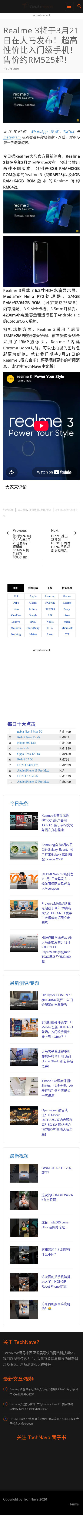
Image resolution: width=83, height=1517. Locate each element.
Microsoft (67, 627)
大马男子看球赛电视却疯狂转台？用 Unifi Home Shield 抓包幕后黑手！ (57, 1058)
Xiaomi (33, 602)
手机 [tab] (15, 588)
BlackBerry (33, 627)
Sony (67, 609)
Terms (74, 1504)
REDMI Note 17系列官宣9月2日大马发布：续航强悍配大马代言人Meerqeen (44, 1421)
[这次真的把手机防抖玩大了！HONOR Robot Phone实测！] (24, 1282)
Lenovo (15, 621)
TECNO (50, 609)
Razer (50, 634)
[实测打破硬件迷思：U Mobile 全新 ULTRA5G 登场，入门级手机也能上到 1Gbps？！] (24, 1027)
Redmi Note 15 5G (28, 737)
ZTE (67, 634)
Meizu (33, 634)
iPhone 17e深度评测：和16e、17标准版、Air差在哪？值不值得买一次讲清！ (57, 1087)
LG (50, 615)
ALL (16, 596)
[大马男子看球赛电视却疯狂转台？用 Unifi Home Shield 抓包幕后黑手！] (24, 1057)
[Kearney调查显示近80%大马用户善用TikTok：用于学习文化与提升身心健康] (24, 821)
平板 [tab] (49, 588)
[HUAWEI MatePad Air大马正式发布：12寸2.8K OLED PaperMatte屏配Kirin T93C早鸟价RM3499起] (24, 943)
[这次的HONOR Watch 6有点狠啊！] (24, 1200)
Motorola (16, 627)
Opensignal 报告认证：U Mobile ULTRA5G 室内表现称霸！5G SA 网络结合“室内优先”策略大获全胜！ (57, 1122)
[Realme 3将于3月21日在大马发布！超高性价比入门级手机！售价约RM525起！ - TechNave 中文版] (40, 5)
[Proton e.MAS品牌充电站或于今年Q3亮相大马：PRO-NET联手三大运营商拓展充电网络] (24, 909)
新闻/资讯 (46, 509)
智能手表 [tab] (67, 588)
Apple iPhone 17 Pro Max (33, 781)
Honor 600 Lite (26, 742)
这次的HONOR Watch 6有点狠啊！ (57, 1197)
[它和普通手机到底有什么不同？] (24, 1255)
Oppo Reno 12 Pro (28, 754)
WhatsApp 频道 (45, 131)
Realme (67, 602)
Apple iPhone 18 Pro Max (33, 770)
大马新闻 (22, 509)
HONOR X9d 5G (27, 776)
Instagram (12, 137)
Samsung (50, 596)
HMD (33, 621)
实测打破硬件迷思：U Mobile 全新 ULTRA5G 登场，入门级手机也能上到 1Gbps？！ (57, 1029)
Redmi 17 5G (25, 759)
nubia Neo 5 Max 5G (30, 731)
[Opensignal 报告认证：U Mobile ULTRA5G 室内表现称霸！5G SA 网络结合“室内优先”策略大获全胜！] (24, 1115)
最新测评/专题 (24, 983)
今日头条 (19, 803)
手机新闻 (34, 509)
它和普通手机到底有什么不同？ (56, 1251)
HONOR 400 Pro (27, 765)
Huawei (67, 596)
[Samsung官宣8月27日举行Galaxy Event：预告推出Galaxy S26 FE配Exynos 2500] (24, 850)
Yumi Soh (8, 509)
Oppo (16, 602)
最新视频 (19, 1155)
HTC (50, 627)
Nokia (50, 621)
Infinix (33, 609)
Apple (33, 596)
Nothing (16, 634)
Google (33, 615)
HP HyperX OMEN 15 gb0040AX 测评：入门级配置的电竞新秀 (57, 1000)
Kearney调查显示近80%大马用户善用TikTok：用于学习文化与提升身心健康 (44, 1391)
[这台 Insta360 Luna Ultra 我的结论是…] (24, 1228)
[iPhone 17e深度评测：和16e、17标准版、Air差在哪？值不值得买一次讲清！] (24, 1086)
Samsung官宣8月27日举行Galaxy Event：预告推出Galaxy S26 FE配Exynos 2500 (41, 1406)
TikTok (68, 131)
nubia (67, 621)
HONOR (50, 602)
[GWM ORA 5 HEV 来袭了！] (24, 1173)
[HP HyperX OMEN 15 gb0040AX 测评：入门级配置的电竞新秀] (24, 1000)
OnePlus (16, 615)
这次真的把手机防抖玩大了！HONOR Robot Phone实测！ (56, 1281)
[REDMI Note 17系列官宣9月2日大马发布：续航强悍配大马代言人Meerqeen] (24, 879)
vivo (16, 609)
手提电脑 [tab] (33, 588)
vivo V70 (23, 748)
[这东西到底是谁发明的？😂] (24, 1309)
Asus (67, 615)
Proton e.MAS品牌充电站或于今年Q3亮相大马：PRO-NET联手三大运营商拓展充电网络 (57, 913)
